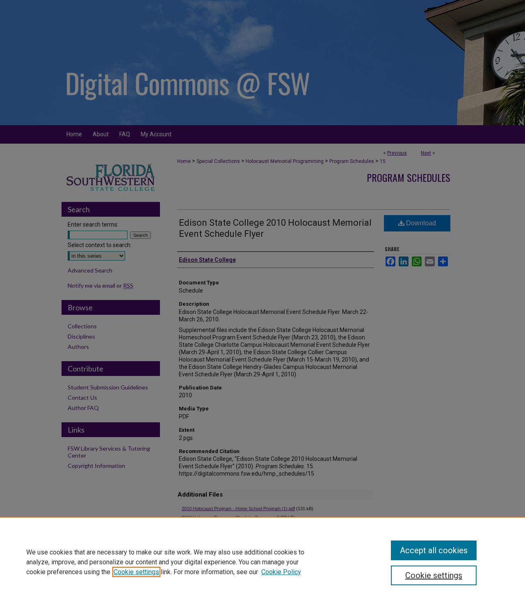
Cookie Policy (281, 572)
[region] (262, 562)
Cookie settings (136, 572)
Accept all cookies (434, 550)
